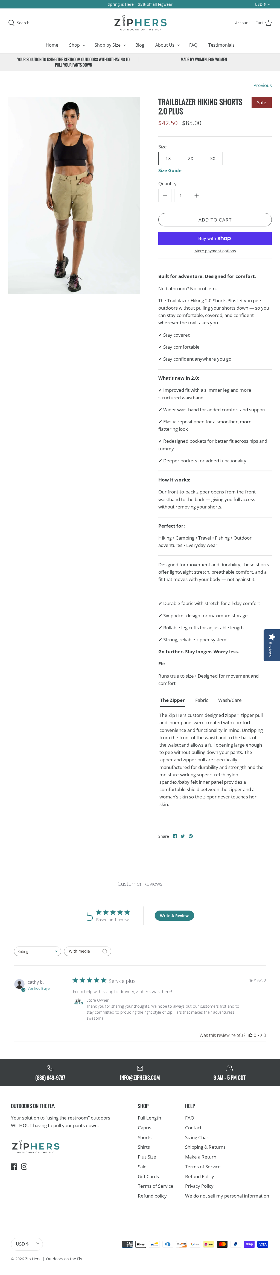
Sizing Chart (197, 1137)
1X (168, 158)
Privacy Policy (199, 1186)
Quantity (167, 183)
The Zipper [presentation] (172, 700)
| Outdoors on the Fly (62, 1258)
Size (162, 146)
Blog (139, 45)
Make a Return (200, 1157)
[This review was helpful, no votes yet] (250, 1035)
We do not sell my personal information (227, 1196)
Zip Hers (32, 1258)
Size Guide (170, 170)
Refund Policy (199, 1176)
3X (212, 158)
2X (190, 158)
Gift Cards (148, 1176)
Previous (262, 85)
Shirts (144, 1147)
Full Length (149, 1118)
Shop (74, 45)
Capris (144, 1127)
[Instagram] (24, 1166)
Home (52, 45)
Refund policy (152, 1196)
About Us (164, 45)
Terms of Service (155, 1186)
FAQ (193, 45)
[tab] (174, 701)
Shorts (144, 1137)
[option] (74, 195)
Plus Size (147, 1157)
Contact (193, 1127)
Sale (142, 1166)
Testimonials (221, 45)
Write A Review (174, 915)
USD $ (260, 4)
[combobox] (37, 951)
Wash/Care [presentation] (230, 700)
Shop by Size (108, 45)
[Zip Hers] (140, 22)
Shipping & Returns (205, 1147)
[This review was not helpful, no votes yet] (260, 1035)
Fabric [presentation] (201, 700)
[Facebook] (14, 1166)
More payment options (215, 251)
